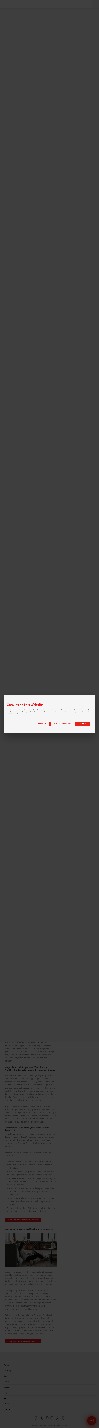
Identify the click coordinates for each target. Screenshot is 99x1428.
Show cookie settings (62, 724)
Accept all (83, 724)
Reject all (42, 724)
